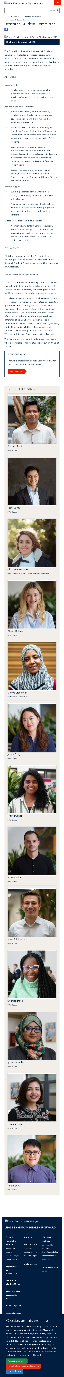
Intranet (45, 1271)
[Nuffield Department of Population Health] (24, 2)
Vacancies (28, 1248)
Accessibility (47, 1245)
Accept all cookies (17, 1361)
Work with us (31, 1244)
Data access (30, 1264)
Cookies (45, 1248)
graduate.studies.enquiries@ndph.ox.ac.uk (14, 1295)
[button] (57, 2)
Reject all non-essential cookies (23, 1366)
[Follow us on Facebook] (6, 29)
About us (28, 1237)
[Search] (57, 10)
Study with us (15, 16)
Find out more (14, 1371)
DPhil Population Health (32, 16)
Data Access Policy (50, 1252)
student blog (17, 233)
